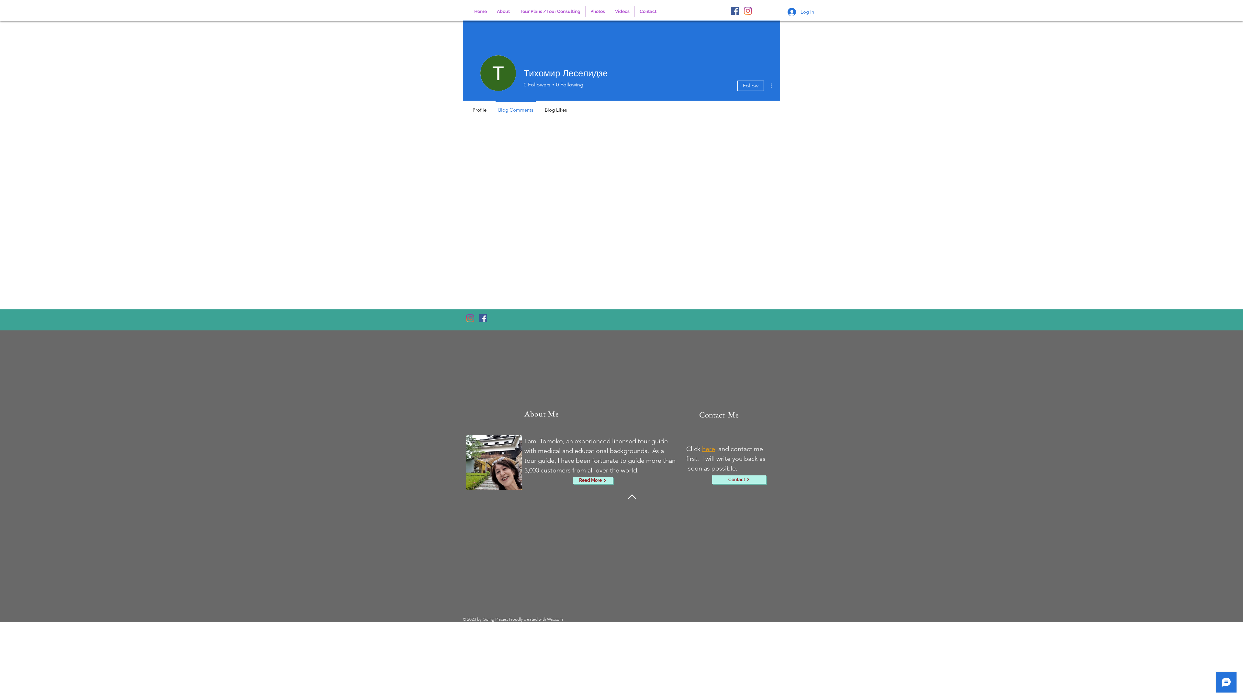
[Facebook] (735, 11)
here (708, 449)
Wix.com (555, 619)
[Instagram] (748, 11)
